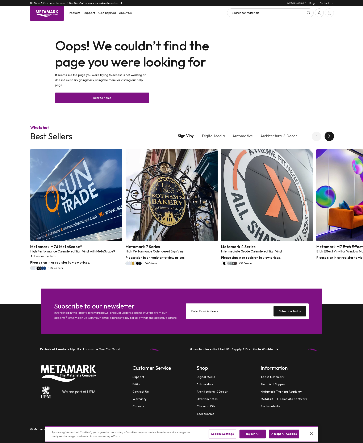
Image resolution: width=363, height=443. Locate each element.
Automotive (242, 136)
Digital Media (213, 136)
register (61, 262)
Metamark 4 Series (238, 246)
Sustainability (270, 406)
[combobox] (270, 13)
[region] (181, 434)
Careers (139, 406)
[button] (74, 12)
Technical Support (274, 384)
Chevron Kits (206, 406)
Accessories (205, 414)
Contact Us (326, 3)
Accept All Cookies (284, 434)
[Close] (311, 433)
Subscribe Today (290, 311)
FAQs (136, 384)
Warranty (139, 399)
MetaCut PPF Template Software (284, 399)
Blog (312, 3)
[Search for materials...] (308, 12)
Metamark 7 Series (143, 246)
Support (138, 377)
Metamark (40, 429)
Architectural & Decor (278, 136)
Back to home (102, 98)
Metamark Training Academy (281, 391)
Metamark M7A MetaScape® (56, 246)
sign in (45, 262)
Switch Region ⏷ (296, 2)
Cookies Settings (222, 434)
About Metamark (272, 377)
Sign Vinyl (186, 135)
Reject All (252, 434)
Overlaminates (207, 399)
